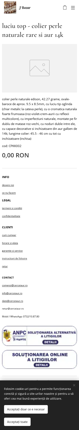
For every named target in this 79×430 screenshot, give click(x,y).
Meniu (73, 7)
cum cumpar (9, 235)
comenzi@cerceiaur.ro (15, 285)
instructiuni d (9, 258)
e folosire (22, 258)
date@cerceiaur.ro (12, 301)
